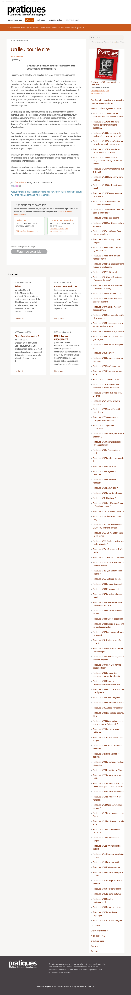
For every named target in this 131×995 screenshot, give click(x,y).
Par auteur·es (97, 42)
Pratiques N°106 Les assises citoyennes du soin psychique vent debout (107, 160)
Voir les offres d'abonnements (27, 231)
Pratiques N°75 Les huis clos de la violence (56, 28)
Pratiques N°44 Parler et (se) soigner (108, 619)
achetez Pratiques (65, 211)
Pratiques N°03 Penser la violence (107, 907)
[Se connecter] (121, 19)
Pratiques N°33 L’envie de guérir (106, 697)
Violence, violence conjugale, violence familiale (30, 195)
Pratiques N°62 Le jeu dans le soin (107, 493)
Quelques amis (97, 941)
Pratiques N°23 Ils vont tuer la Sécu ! (108, 770)
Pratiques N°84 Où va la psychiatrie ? (108, 331)
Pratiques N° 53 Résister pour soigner (108, 557)
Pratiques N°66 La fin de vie (104, 466)
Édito (17, 286)
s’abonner (41, 20)
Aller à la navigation (8, 2)
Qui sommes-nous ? (99, 931)
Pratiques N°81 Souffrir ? (103, 353)
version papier (59, 228)
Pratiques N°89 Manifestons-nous (107, 294)
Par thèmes (121, 42)
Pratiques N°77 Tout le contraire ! (106, 379)
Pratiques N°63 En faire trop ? (105, 488)
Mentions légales (41, 986)
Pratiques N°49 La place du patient (107, 584)
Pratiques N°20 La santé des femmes (108, 792)
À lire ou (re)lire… (98, 936)
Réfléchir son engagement (61, 337)
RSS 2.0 (50, 986)
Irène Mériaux (20, 182)
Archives (94, 951)
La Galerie (95, 926)
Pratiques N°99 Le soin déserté (106, 218)
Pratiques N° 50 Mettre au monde (107, 579)
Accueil (9, 28)
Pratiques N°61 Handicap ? (104, 498)
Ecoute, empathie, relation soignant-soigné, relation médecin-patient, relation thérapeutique (47, 192)
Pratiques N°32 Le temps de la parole (108, 703)
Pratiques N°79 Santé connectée (106, 366)
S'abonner (21, 220)
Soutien (94, 946)
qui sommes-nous (15, 20)
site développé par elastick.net (85, 986)
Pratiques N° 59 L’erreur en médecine (108, 511)
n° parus (29, 20)
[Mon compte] (117, 19)
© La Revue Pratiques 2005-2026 (64, 986)
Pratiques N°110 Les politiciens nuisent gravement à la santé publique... (106, 125)
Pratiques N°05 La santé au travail (107, 894)
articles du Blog (55, 20)
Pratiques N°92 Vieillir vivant (105, 272)
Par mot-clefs (109, 42)
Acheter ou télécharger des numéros (26, 28)
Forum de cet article (29, 251)
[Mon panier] (113, 19)
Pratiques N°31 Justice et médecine (108, 708)
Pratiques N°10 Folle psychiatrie (106, 862)
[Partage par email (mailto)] (12, 186)
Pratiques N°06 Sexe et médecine (107, 889)
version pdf (58, 231)
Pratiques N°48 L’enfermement (105, 589)
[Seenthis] (17, 186)
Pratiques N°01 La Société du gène (107, 920)
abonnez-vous (19, 214)
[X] (20, 186)
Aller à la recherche (33, 2)
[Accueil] (27, 10)
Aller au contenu (20, 2)
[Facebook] (14, 186)
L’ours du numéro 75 (65, 286)
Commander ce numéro (61, 220)
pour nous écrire (72, 20)
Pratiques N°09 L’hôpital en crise (106, 867)
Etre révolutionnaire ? (27, 336)
